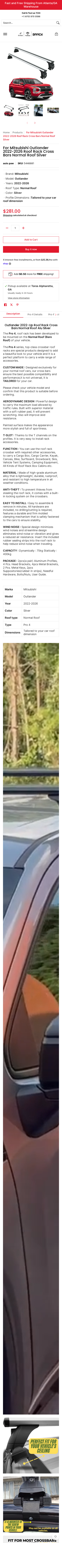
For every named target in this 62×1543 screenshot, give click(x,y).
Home (6, 132)
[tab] (13, 315)
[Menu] (5, 34)
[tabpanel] (31, 449)
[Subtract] (7, 228)
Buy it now (31, 249)
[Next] (57, 73)
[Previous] (5, 73)
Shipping (7, 215)
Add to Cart (31, 239)
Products (17, 132)
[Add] (23, 228)
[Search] (58, 23)
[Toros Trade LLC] (30, 34)
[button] (56, 34)
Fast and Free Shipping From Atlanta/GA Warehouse (31, 5)
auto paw (8, 163)
